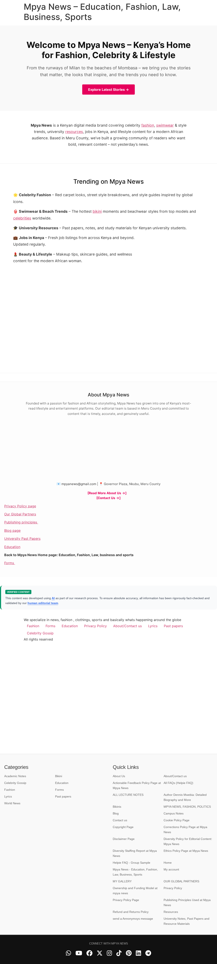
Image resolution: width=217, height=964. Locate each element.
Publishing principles (21, 522)
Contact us (120, 820)
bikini (97, 211)
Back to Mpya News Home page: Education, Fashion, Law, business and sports (69, 555)
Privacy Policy (95, 626)
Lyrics (152, 626)
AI (53, 598)
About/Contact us (127, 626)
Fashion (33, 626)
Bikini (58, 776)
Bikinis (117, 806)
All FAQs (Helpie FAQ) (178, 783)
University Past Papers (22, 538)
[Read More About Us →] (107, 493)
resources (74, 131)
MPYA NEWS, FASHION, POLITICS (187, 806)
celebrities (22, 218)
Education (12, 547)
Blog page (12, 530)
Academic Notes (15, 776)
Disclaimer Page (124, 839)
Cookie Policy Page (176, 820)
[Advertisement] (172, 262)
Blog (116, 813)
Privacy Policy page (20, 506)
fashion (147, 125)
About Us (119, 776)
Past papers (173, 626)
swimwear (165, 125)
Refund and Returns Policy (131, 912)
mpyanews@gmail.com (78, 484)
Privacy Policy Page (126, 900)
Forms (9, 563)
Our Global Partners (20, 514)
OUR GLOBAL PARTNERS (181, 881)
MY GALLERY (122, 881)
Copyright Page (123, 827)
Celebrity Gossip (40, 633)
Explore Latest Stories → (108, 89)
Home (168, 862)
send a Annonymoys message (133, 918)
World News (12, 803)
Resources (171, 912)
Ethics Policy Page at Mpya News (186, 850)
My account (171, 869)
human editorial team (43, 603)
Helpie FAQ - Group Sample (131, 862)
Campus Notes (174, 813)
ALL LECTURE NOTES (128, 794)
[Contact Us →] (108, 498)
